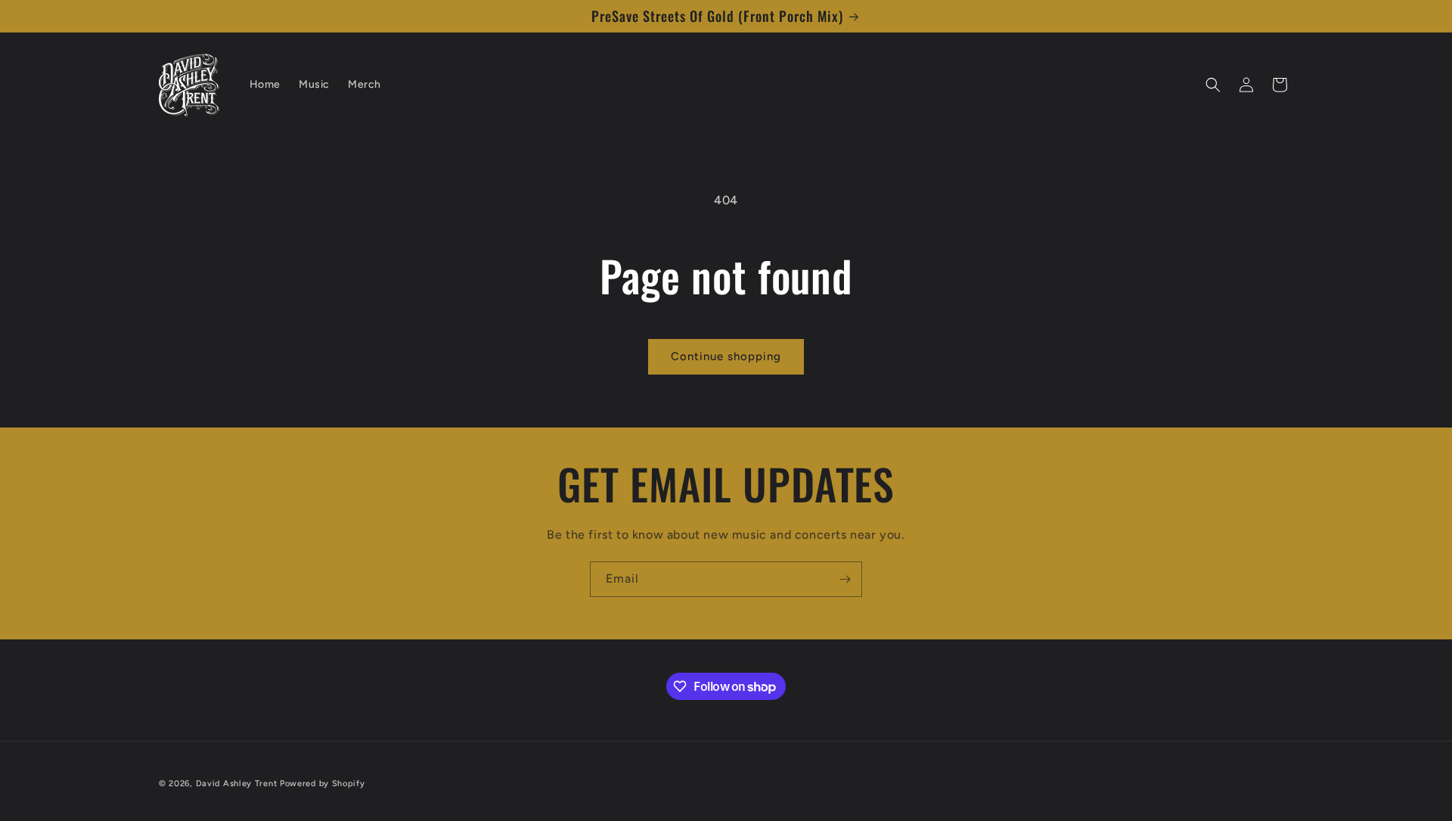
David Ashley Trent (237, 783)
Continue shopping (726, 356)
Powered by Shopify (322, 783)
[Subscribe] (844, 579)
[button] (1213, 84)
